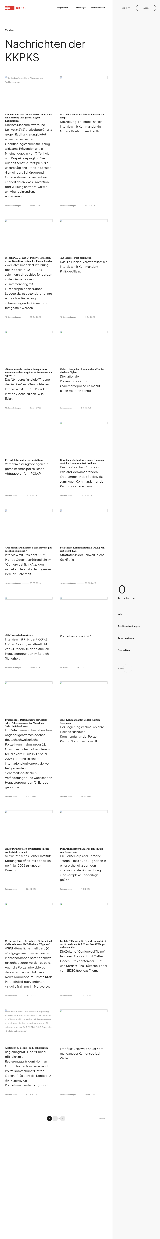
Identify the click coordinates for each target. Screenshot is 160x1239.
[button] (49, 1118)
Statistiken (124, 650)
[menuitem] (64, 8)
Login (146, 8)
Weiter (102, 1119)
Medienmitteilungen (129, 626)
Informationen (126, 638)
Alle (120, 614)
